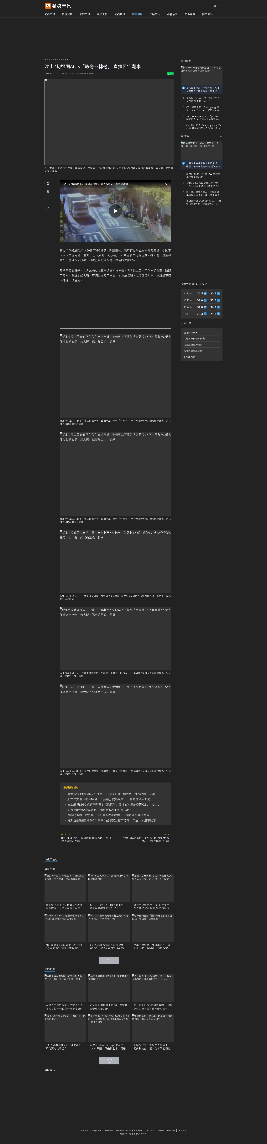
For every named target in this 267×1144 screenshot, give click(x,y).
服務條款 (120, 1130)
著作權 (129, 1130)
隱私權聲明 (138, 1130)
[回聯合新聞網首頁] (48, 6)
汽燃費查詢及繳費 (193, 350)
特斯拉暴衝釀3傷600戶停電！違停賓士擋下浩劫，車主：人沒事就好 (111, 820)
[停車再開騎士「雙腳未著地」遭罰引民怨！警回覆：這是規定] (153, 928)
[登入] (215, 6)
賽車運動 (207, 14)
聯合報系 (150, 1130)
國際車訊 (85, 14)
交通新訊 (120, 14)
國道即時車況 (191, 332)
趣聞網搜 (137, 14)
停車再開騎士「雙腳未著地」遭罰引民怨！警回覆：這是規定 (152, 946)
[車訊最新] (221, 61)
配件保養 (190, 14)
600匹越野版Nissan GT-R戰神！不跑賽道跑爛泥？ (65, 1046)
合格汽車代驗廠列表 (194, 338)
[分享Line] (47, 191)
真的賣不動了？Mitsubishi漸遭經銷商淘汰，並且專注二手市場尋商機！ (64, 906)
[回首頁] (61, 6)
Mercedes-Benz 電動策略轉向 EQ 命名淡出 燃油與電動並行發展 (64, 946)
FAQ (94, 1130)
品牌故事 (172, 14)
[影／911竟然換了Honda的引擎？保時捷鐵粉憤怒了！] (109, 888)
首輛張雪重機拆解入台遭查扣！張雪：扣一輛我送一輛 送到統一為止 (111, 794)
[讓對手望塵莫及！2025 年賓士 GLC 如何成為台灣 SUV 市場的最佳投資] (153, 888)
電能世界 (102, 14)
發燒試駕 (67, 14)
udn (46, 59)
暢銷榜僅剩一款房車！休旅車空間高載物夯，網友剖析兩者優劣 (108, 815)
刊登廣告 (85, 1130)
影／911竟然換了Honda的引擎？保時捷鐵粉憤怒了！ (107, 906)
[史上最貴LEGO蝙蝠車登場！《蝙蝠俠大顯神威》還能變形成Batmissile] (153, 988)
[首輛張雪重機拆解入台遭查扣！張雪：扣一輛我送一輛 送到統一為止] (65, 988)
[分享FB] (47, 183)
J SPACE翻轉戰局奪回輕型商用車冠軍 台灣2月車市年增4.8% (108, 946)
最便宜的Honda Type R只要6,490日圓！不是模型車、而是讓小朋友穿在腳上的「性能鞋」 (109, 1046)
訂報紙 (161, 1130)
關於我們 (171, 1130)
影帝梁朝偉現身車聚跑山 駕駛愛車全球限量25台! (99, 810)
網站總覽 (182, 1130)
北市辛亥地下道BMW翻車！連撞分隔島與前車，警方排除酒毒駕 (108, 799)
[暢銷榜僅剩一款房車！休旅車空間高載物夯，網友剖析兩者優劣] (153, 1028)
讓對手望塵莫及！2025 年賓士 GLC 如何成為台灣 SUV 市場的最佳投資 (153, 906)
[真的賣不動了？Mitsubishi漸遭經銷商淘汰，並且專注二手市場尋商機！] (65, 888)
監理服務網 (189, 356)
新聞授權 (109, 1130)
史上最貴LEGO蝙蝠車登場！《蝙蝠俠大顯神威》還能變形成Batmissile (113, 804)
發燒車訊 (54, 59)
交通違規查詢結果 (193, 344)
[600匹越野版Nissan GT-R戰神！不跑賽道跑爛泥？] (65, 1028)
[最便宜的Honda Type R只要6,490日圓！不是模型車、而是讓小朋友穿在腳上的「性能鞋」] (109, 1028)
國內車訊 (49, 14)
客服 (100, 1130)
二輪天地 (155, 14)
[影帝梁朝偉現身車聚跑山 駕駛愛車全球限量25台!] (109, 988)
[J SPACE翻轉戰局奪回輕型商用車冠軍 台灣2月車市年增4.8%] (109, 928)
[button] (220, 5)
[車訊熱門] (221, 136)
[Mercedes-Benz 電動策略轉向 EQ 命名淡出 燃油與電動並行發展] (65, 928)
